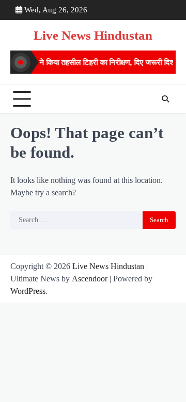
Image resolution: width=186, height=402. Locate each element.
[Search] (165, 99)
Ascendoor (89, 278)
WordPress (27, 291)
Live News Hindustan (93, 35)
